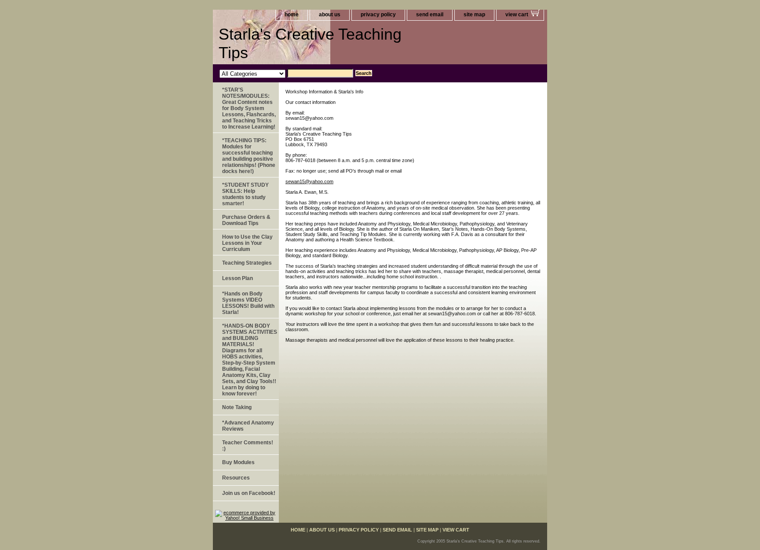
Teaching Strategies (247, 263)
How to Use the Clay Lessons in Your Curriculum (247, 243)
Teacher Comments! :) (247, 445)
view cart (516, 14)
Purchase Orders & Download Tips (246, 220)
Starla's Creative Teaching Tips (310, 43)
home (292, 14)
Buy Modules (238, 462)
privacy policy (378, 14)
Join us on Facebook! (248, 493)
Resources (236, 478)
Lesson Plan (237, 278)
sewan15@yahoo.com (309, 181)
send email (429, 14)
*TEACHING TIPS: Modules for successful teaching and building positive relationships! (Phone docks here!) (248, 155)
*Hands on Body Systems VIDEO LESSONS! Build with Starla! (248, 303)
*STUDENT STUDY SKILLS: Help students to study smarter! (245, 194)
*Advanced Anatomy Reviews (248, 426)
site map (474, 14)
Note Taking (237, 407)
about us (329, 14)
